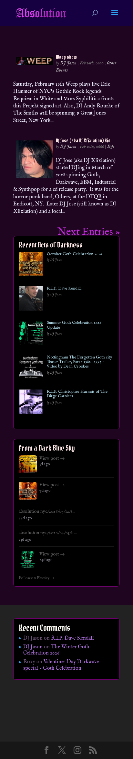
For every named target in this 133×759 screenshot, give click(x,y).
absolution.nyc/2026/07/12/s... (47, 511)
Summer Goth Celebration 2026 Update (74, 325)
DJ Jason (68, 63)
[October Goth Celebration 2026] (31, 265)
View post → (52, 458)
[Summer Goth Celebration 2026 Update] (31, 334)
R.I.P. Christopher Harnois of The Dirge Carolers (77, 394)
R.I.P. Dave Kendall (64, 288)
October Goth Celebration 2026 (74, 254)
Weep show (66, 57)
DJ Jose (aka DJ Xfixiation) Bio (83, 140)
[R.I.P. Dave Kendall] (31, 299)
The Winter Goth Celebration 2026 (56, 650)
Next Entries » (88, 232)
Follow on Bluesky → (37, 578)
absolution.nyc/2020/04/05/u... (48, 533)
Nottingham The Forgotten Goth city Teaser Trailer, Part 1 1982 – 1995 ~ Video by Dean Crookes (79, 362)
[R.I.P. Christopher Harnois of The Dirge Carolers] (31, 403)
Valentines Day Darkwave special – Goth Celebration (61, 665)
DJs (110, 146)
